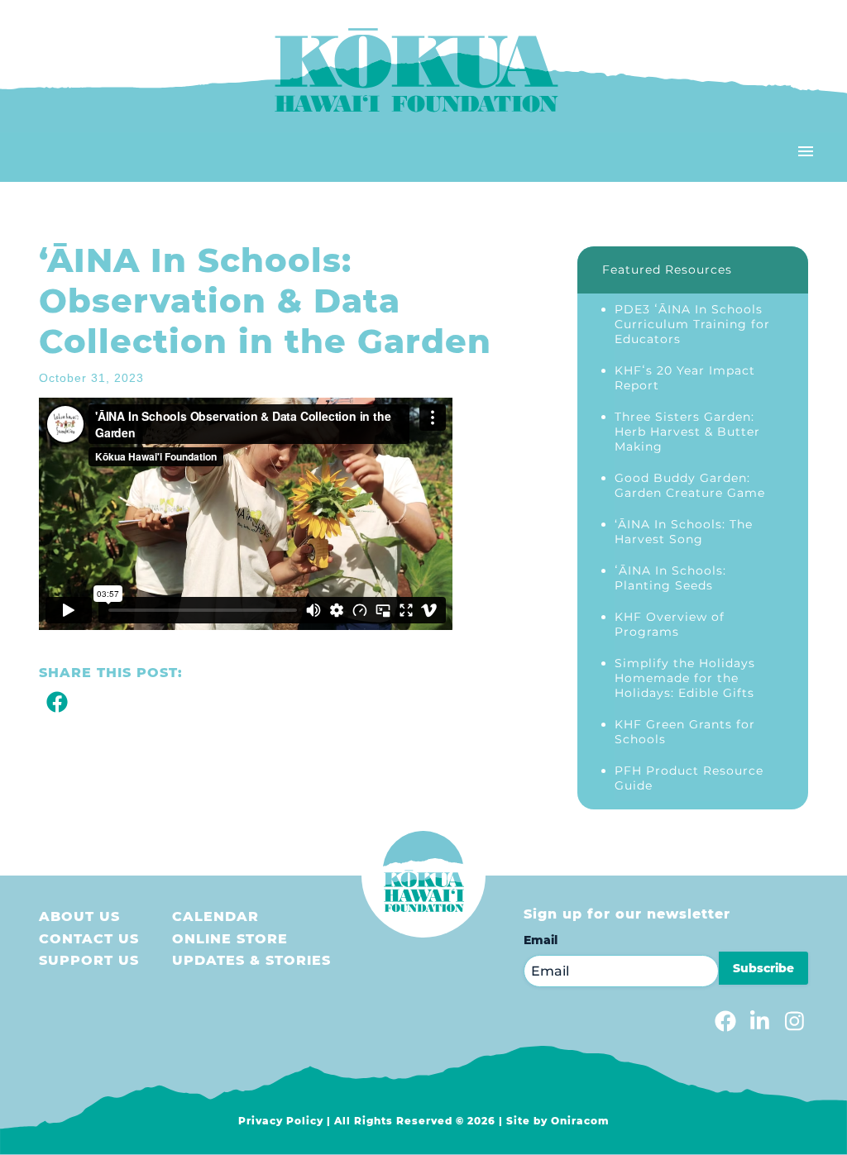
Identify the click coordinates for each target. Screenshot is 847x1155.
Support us (89, 960)
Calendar (215, 916)
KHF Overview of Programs (670, 624)
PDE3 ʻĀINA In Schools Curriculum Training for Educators (692, 324)
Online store (230, 939)
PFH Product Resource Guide (689, 778)
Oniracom (580, 1120)
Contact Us (89, 939)
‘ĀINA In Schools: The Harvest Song (684, 531)
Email (540, 940)
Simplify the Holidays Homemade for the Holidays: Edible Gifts (685, 678)
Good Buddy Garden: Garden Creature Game (690, 485)
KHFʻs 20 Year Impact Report (685, 378)
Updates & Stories (251, 960)
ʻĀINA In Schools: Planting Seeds (670, 578)
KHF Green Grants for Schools (685, 732)
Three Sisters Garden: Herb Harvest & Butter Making (687, 431)
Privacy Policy (280, 1120)
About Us (79, 916)
